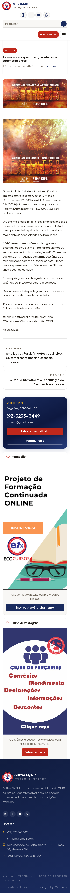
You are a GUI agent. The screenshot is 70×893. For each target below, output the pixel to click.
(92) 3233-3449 (23, 415)
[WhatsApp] (46, 15)
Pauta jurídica (35, 440)
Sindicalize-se (48, 34)
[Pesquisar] (64, 24)
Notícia (10, 50)
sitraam (52, 66)
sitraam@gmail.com (20, 422)
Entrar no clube (35, 752)
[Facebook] (31, 15)
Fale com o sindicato (35, 431)
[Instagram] (23, 15)
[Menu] (63, 34)
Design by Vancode (52, 887)
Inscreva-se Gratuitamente (35, 607)
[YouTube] (38, 15)
